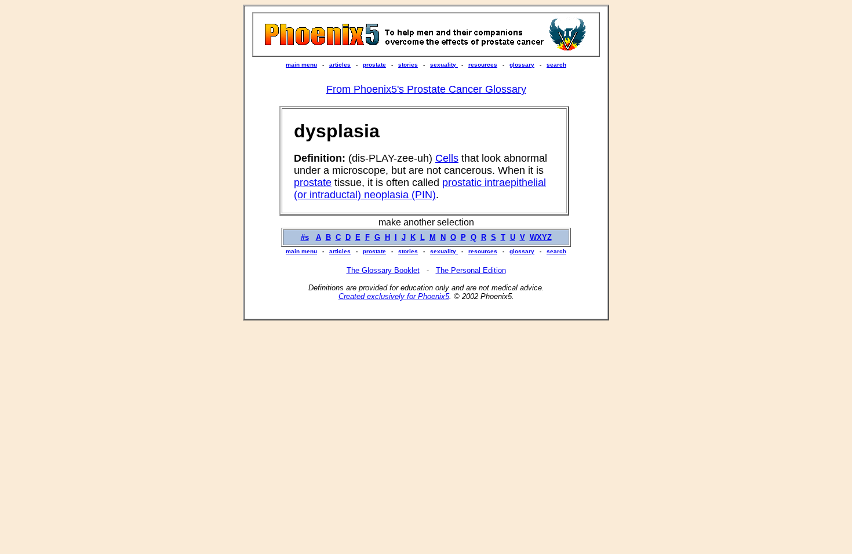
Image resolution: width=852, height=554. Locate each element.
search (556, 64)
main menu (301, 64)
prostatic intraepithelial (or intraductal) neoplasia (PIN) (420, 189)
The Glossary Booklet (383, 270)
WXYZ (541, 237)
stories (408, 64)
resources (482, 64)
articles (340, 64)
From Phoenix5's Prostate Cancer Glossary (426, 89)
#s (305, 237)
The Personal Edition (471, 270)
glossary (521, 64)
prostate (374, 64)
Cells (446, 158)
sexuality (444, 64)
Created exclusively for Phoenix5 (393, 296)
